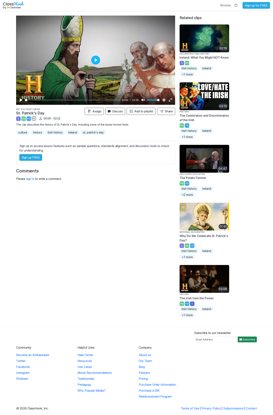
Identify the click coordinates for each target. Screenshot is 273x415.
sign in (30, 179)
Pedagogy (84, 384)
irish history (55, 132)
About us (145, 355)
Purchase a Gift (149, 390)
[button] (225, 5)
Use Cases (84, 367)
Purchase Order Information (157, 384)
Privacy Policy (211, 408)
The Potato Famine (193, 178)
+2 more (187, 195)
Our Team (145, 361)
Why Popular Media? (91, 390)
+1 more (187, 74)
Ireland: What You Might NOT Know (204, 57)
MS (23, 118)
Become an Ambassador (32, 355)
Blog (142, 367)
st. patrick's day (93, 132)
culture (22, 132)
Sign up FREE (31, 157)
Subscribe (248, 339)
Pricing (143, 379)
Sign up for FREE (256, 5)
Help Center (85, 355)
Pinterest (22, 379)
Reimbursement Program (155, 396)
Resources (84, 361)
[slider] (73, 100)
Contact (251, 408)
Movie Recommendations (94, 373)
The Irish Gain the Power (197, 298)
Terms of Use (190, 408)
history (37, 132)
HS (28, 118)
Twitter (20, 361)
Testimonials (85, 379)
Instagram (23, 373)
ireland (72, 132)
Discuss (117, 111)
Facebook (23, 367)
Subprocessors (233, 408)
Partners (144, 373)
